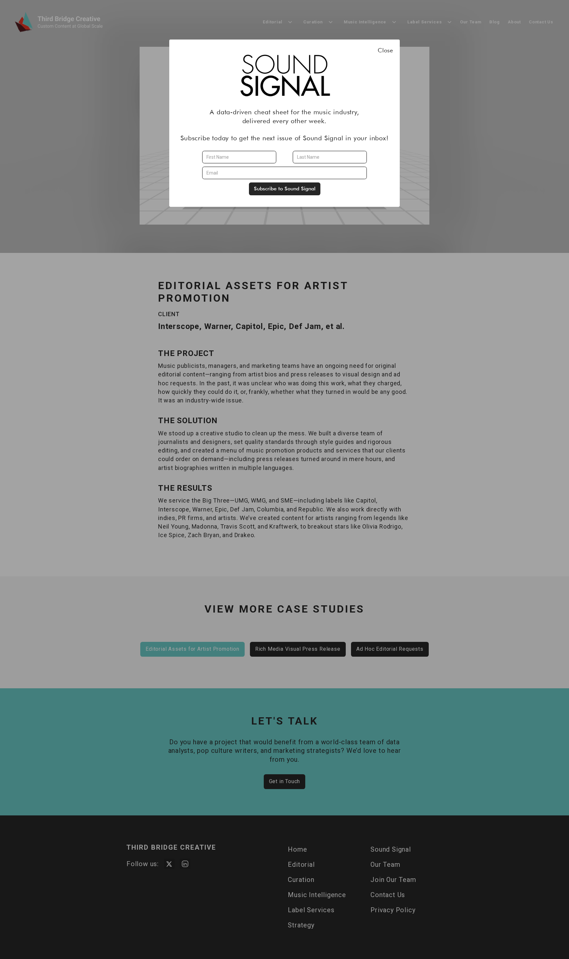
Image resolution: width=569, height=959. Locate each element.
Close (385, 50)
